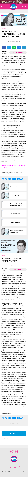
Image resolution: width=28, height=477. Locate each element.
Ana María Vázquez (16, 172)
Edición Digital (18, 466)
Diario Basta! (5, 466)
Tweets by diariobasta (8, 438)
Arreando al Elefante (7, 173)
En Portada (16, 467)
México (11, 467)
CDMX (23, 466)
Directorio (12, 466)
